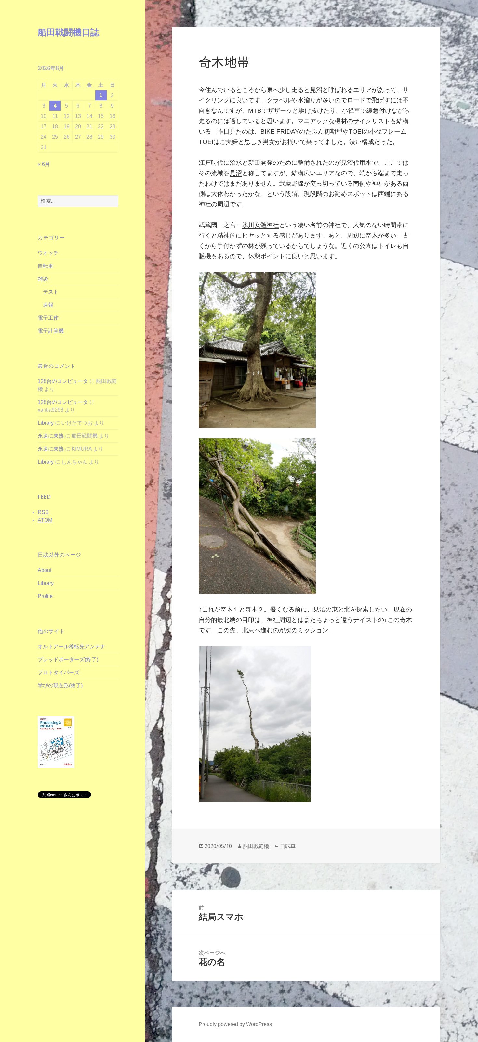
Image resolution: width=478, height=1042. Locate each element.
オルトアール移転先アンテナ (71, 646)
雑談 (43, 279)
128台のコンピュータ (63, 381)
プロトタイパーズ (58, 672)
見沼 (236, 173)
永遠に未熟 (51, 436)
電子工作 (48, 318)
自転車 (45, 266)
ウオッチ (48, 253)
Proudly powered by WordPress (235, 1024)
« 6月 (44, 164)
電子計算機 (51, 331)
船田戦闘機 (256, 846)
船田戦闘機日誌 (68, 32)
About (44, 570)
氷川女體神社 (260, 225)
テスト (51, 292)
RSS (43, 512)
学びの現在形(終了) (60, 685)
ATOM (45, 520)
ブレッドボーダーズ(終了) (68, 659)
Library (46, 423)
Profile (45, 596)
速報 (48, 305)
